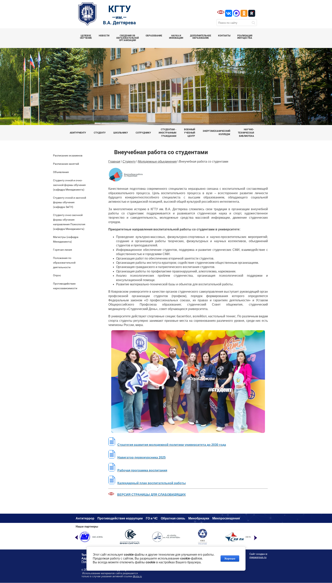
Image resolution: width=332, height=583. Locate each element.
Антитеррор (85, 518)
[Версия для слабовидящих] (220, 12)
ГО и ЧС (152, 518)
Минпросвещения (226, 518)
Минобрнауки (198, 518)
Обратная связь (173, 518)
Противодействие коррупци (119, 518)
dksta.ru (137, 576)
